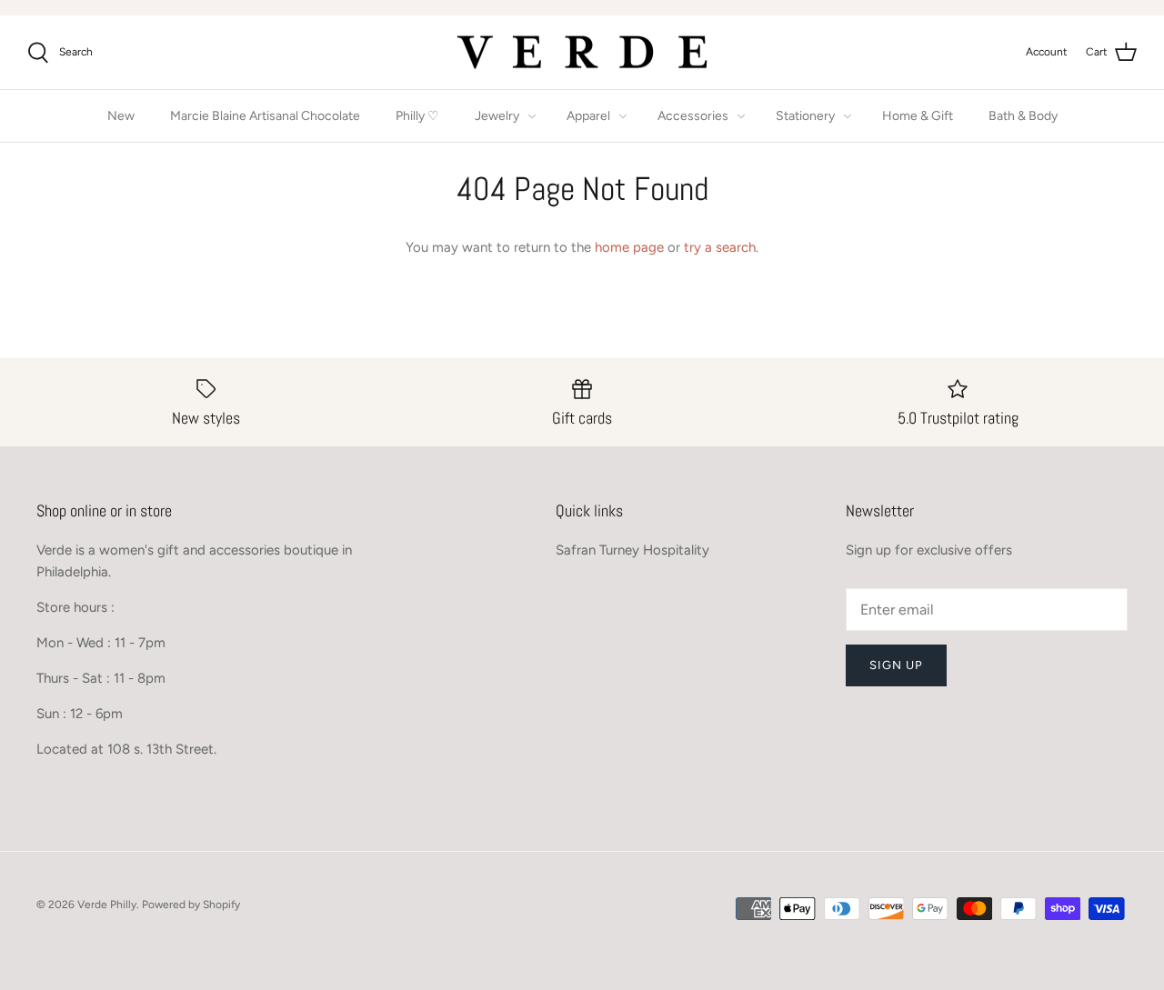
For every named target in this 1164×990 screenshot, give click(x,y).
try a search (720, 247)
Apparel (588, 116)
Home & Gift (917, 116)
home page (629, 247)
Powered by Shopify (191, 904)
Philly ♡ (417, 116)
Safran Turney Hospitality (632, 550)
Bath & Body (1023, 116)
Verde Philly (106, 904)
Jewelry (497, 116)
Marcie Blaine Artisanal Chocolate (265, 116)
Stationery (805, 116)
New (121, 116)
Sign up (896, 665)
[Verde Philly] (582, 53)
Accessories (692, 116)
